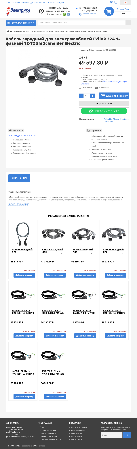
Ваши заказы (76, 436)
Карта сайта (76, 439)
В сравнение (104, 88)
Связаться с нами (79, 427)
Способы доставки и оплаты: (22, 135)
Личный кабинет (78, 430)
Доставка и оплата (38, 2)
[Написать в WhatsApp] (64, 14)
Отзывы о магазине (20, 2)
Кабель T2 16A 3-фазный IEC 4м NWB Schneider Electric (84, 313)
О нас (8, 2)
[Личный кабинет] (126, 2)
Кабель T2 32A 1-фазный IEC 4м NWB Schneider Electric (23, 374)
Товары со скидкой (56, 2)
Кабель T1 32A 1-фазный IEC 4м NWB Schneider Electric (114, 313)
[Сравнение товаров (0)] (116, 2)
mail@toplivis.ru (89, 10)
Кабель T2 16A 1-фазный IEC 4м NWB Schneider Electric (53, 313)
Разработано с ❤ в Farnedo (33, 446)
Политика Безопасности (50, 439)
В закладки (87, 88)
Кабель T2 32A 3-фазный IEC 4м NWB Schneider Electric (53, 374)
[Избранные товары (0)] (111, 2)
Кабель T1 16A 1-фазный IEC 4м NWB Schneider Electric (23, 313)
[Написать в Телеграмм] (68, 14)
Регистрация (76, 433)
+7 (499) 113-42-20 (88, 8)
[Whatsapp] (104, 111)
